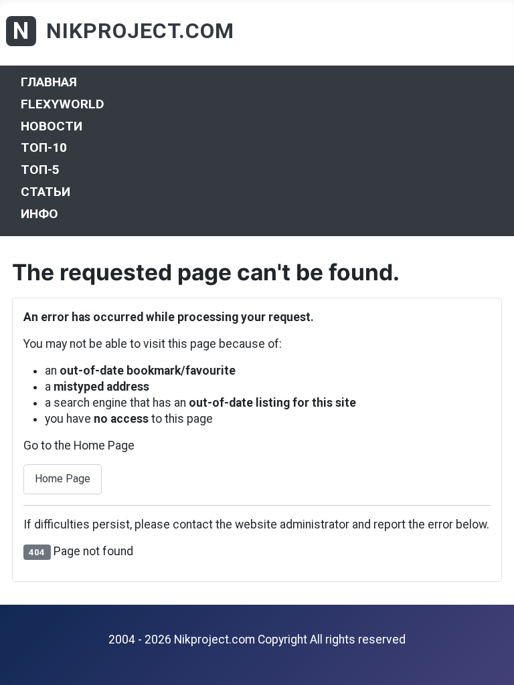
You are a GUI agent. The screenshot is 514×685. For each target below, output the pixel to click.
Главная (49, 82)
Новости (51, 125)
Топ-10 (44, 147)
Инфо (39, 213)
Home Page (62, 478)
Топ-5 (40, 169)
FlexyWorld (62, 104)
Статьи (45, 191)
